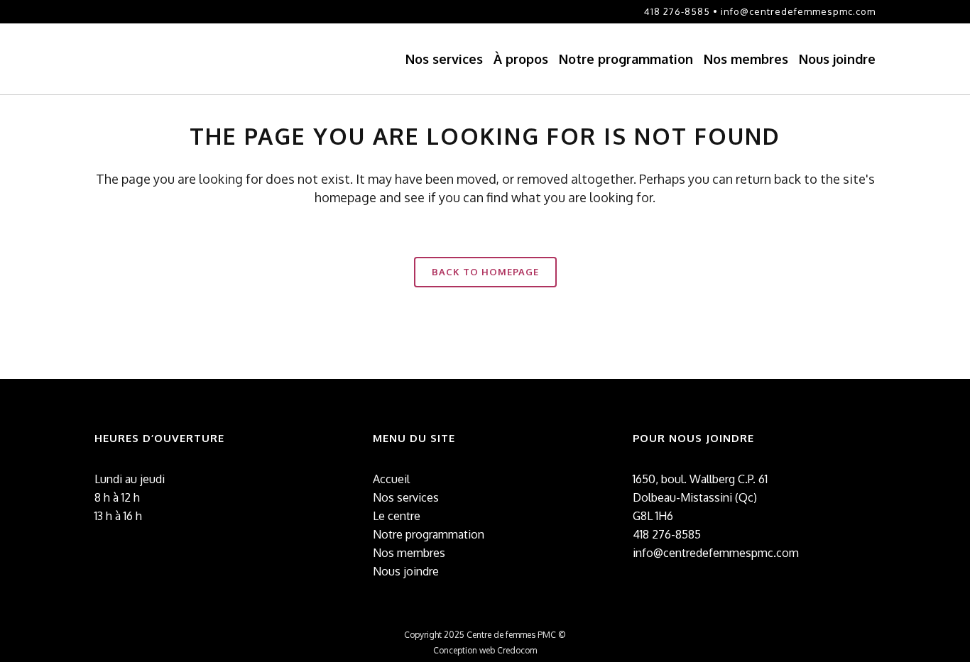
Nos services (406, 497)
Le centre (396, 516)
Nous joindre (406, 571)
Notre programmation (428, 534)
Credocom (517, 650)
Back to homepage (485, 271)
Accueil (391, 479)
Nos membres (409, 553)
